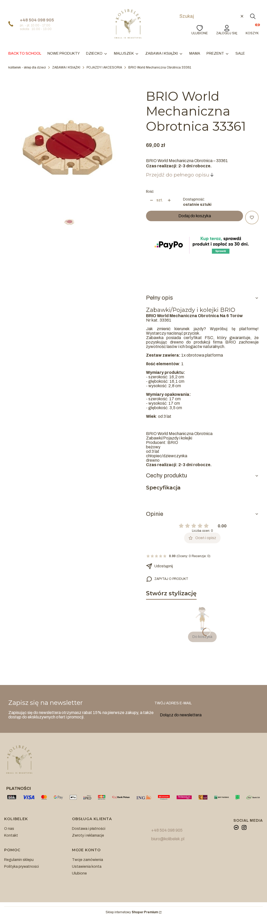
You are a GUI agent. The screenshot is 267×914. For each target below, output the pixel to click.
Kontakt (11, 835)
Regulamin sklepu (19, 860)
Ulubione (79, 873)
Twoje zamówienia (87, 860)
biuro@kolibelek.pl (167, 839)
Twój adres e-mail (173, 703)
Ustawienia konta (86, 867)
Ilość (150, 191)
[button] (252, 16)
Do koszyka (202, 637)
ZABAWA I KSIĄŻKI (66, 67)
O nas (9, 829)
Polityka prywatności (21, 867)
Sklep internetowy (132, 912)
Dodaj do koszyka (194, 216)
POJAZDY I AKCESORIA (104, 67)
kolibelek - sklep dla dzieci (27, 67)
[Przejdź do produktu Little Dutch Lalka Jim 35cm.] (202, 618)
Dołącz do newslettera (181, 715)
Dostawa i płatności (88, 829)
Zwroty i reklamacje (88, 835)
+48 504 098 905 (37, 20)
